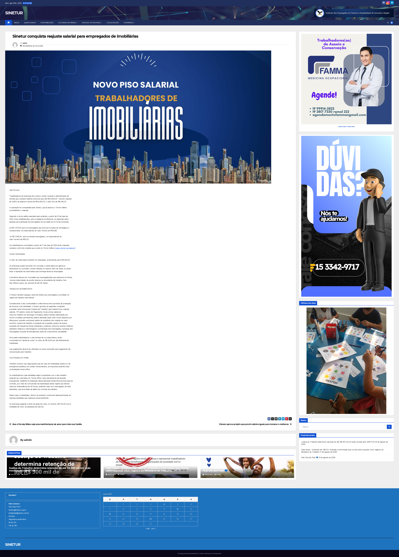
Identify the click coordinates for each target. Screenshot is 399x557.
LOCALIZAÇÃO (113, 23)
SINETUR (14, 12)
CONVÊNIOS (129, 23)
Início (16, 23)
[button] (388, 23)
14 (110, 514)
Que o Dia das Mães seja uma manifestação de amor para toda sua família (47, 424)
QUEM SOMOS (30, 23)
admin (25, 43)
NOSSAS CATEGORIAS (91, 23)
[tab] (52, 496)
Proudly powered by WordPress (188, 553)
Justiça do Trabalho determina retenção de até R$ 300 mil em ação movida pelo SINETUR (50, 469)
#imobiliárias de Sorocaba (33, 46)
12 (177, 509)
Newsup (207, 553)
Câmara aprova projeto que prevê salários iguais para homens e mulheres (254, 424)
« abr (148, 528)
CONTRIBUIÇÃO (47, 23)
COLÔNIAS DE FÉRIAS (67, 23)
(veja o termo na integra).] (65, 248)
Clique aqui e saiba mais (346, 126)
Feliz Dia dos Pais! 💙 (215, 470)
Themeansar (217, 553)
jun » (153, 528)
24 (151, 519)
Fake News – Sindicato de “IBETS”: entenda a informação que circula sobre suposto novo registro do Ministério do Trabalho (147, 469)
